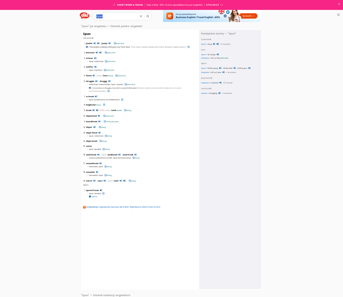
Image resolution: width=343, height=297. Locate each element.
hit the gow (242, 68)
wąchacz (98, 70)
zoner (89, 146)
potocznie (120, 43)
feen (105, 75)
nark (116, 180)
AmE (108, 121)
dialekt (119, 110)
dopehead (91, 116)
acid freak (128, 154)
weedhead (91, 121)
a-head (90, 96)
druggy (103, 81)
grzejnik (97, 149)
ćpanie (204, 93)
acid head (91, 154)
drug (210, 44)
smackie (90, 172)
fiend (89, 75)
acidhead (112, 154)
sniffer (89, 67)
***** (102, 110)
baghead (90, 104)
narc (100, 180)
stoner (89, 58)
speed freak (92, 190)
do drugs (212, 54)
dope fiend (91, 132)
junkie (89, 43)
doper (89, 127)
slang (110, 76)
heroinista (93, 166)
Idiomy (94, 197)
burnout (90, 52)
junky (104, 43)
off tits (215, 58)
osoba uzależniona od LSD (100, 158)
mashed (214, 83)
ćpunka (120, 84)
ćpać (203, 44)
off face (216, 72)
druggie (90, 81)
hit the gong (213, 68)
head (88, 110)
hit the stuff (227, 68)
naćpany (205, 58)
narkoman (98, 61)
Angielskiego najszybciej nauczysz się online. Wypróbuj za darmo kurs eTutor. (123, 207)
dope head (91, 141)
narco (89, 180)
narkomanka (104, 84)
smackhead (92, 163)
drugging (213, 93)
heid (113, 110)
